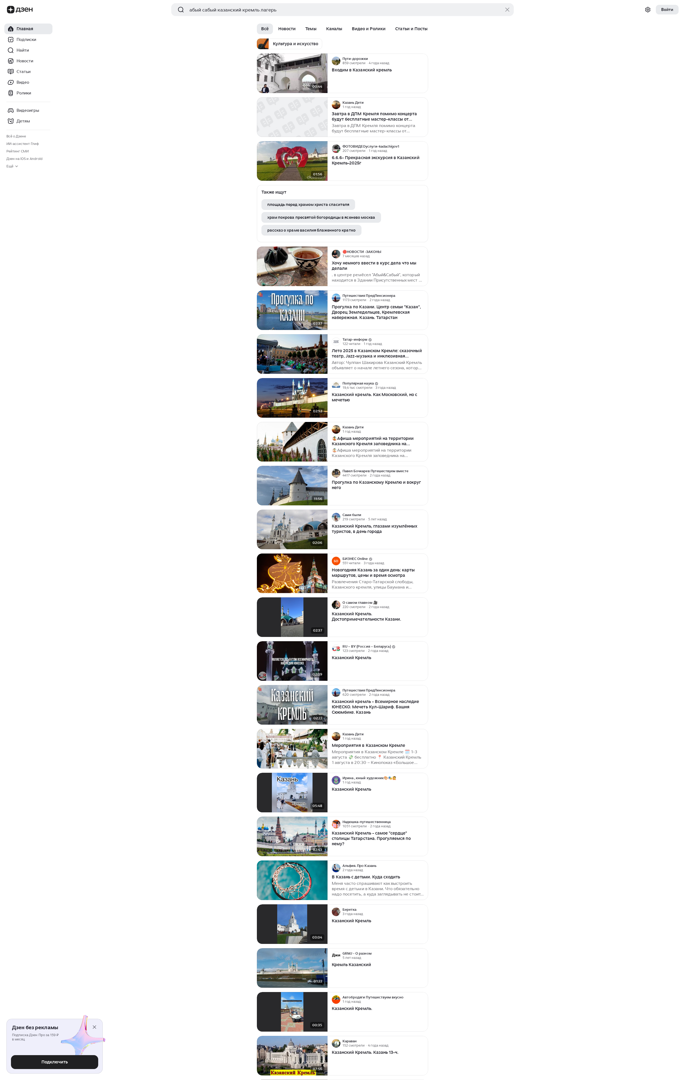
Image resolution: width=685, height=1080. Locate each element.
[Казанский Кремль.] (292, 1012)
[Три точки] (423, 61)
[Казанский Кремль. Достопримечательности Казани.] (292, 617)
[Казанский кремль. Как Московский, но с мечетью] (292, 398)
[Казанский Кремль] (292, 661)
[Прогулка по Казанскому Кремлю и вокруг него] (292, 486)
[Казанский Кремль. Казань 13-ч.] (292, 1056)
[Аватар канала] (336, 61)
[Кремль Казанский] (292, 968)
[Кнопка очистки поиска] (507, 9)
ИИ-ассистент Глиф (22, 144)
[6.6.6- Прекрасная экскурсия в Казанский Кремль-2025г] (292, 161)
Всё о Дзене (16, 136)
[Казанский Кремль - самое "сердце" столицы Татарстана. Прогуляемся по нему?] (292, 836)
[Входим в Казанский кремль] (292, 73)
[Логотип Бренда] (10, 9)
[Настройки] (648, 10)
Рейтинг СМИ (17, 151)
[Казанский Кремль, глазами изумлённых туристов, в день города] (292, 529)
